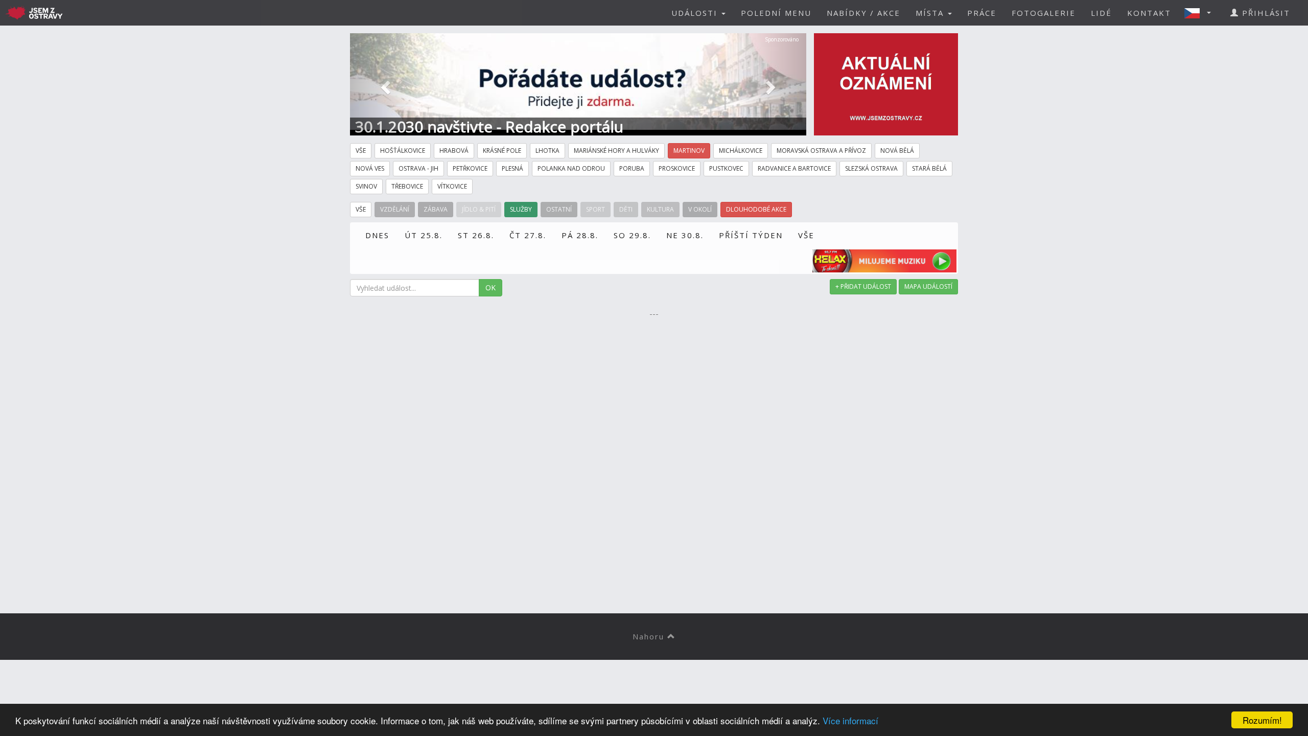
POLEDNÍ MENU (776, 13)
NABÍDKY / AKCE (863, 13)
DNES (377, 235)
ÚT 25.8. (423, 235)
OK (490, 287)
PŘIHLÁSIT (1264, 13)
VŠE (806, 235)
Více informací (850, 720)
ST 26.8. (476, 235)
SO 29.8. (632, 235)
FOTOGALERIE (1044, 13)
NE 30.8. (685, 235)
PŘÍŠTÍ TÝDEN (751, 235)
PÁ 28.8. (580, 235)
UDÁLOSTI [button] (695, 13)
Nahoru (650, 636)
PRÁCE (981, 13)
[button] (1201, 13)
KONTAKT (1149, 13)
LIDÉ (1101, 13)
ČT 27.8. (527, 235)
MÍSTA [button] (931, 13)
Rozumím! (1262, 720)
